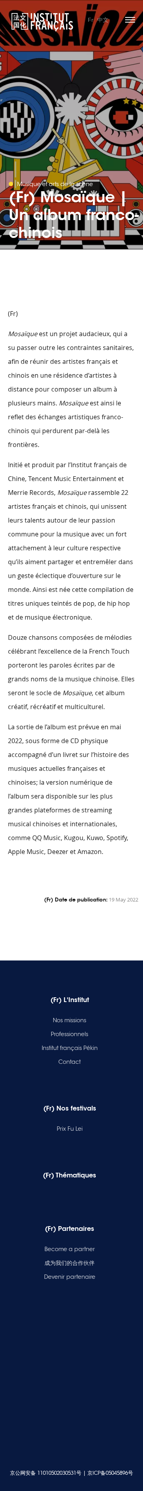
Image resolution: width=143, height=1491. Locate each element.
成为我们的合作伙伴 (69, 1263)
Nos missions (69, 1020)
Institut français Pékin (70, 1048)
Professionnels (69, 1034)
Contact (69, 1061)
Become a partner (69, 1249)
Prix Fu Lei (70, 1128)
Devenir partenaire (69, 1276)
